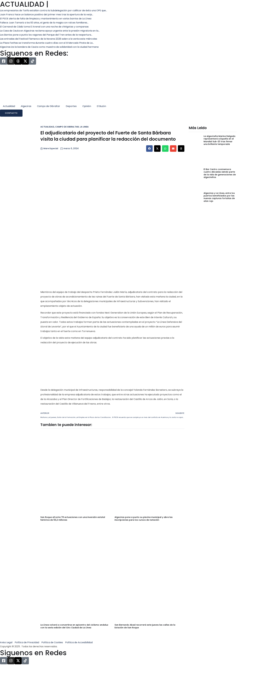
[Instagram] (10, 61)
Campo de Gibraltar (48, 106)
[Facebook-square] (3, 61)
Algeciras (26, 106)
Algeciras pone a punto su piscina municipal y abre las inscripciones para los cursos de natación (144, 518)
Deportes (71, 106)
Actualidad (9, 106)
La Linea (84, 126)
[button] (149, 148)
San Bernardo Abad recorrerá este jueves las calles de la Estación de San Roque (145, 626)
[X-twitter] (25, 61)
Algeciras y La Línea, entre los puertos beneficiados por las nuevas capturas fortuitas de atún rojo (219, 197)
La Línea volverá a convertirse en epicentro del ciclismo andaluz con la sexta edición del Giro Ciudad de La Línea (74, 626)
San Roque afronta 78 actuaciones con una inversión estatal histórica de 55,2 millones (72, 518)
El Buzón (101, 106)
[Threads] (18, 61)
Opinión (86, 106)
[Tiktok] (32, 61)
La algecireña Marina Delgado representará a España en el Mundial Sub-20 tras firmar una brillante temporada (219, 140)
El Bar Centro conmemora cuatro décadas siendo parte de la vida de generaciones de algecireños (220, 173)
